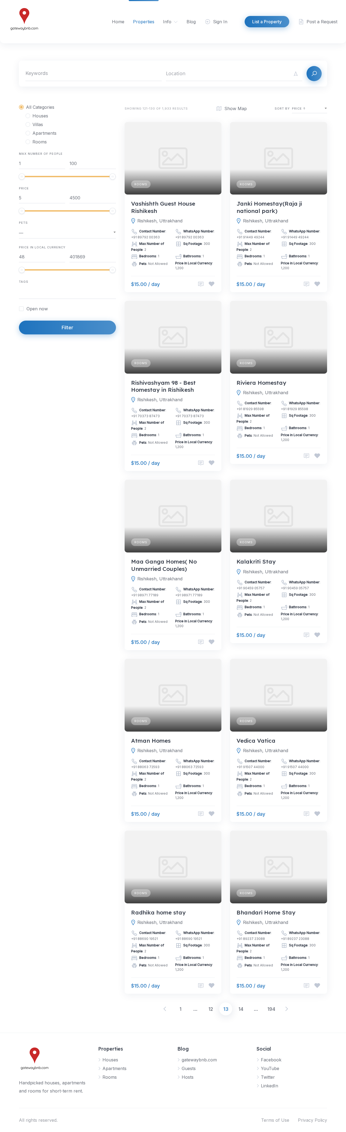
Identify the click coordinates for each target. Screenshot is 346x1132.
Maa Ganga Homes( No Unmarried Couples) (164, 565)
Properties (143, 21)
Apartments (114, 1068)
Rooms (140, 184)
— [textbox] (21, 233)
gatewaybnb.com (199, 1059)
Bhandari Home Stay (266, 912)
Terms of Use (275, 1120)
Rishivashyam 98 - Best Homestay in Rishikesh (163, 386)
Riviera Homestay (261, 382)
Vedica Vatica (256, 740)
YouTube (270, 1068)
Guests (189, 1068)
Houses (110, 1059)
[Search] (314, 73)
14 (240, 1009)
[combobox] (67, 233)
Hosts (188, 1077)
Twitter (268, 1077)
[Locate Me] (295, 73)
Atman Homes (151, 740)
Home (118, 21)
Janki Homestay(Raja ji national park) (269, 207)
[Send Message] (201, 284)
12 (210, 1009)
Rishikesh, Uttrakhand (159, 220)
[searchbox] (20, 293)
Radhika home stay (158, 912)
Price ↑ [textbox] (299, 108)
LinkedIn (269, 1085)
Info (167, 21)
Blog (191, 21)
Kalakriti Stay (256, 561)
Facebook (271, 1059)
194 (271, 1009)
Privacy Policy (312, 1120)
